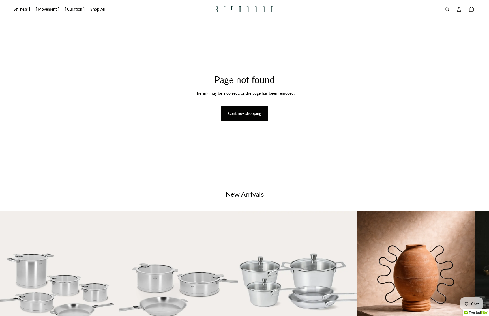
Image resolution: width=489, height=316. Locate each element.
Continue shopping (244, 113)
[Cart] (471, 9)
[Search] (447, 9)
